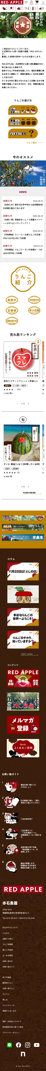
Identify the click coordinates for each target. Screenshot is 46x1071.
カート (36, 3)
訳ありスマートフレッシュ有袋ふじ (21, 381)
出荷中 (23, 385)
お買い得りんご (8, 988)
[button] (43, 2)
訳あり (7, 385)
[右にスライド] (28, 403)
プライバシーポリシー (11, 1032)
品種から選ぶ (7, 938)
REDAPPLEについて (10, 927)
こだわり (5, 933)
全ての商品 (6, 977)
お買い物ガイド (8, 966)
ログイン (31, 2)
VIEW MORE (29, 493)
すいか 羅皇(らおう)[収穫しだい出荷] (22, 464)
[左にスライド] (17, 403)
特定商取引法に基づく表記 (12, 1027)
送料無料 (16, 469)
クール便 (16, 385)
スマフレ (5, 994)
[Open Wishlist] (26, 2)
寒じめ (5, 999)
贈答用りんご (7, 983)
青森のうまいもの (9, 1011)
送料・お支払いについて (11, 1021)
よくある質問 (7, 955)
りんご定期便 (7, 944)
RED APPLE (26, 1066)
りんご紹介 (31, 142)
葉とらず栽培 (7, 950)
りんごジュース (8, 1005)
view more (27, 654)
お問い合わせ (7, 961)
